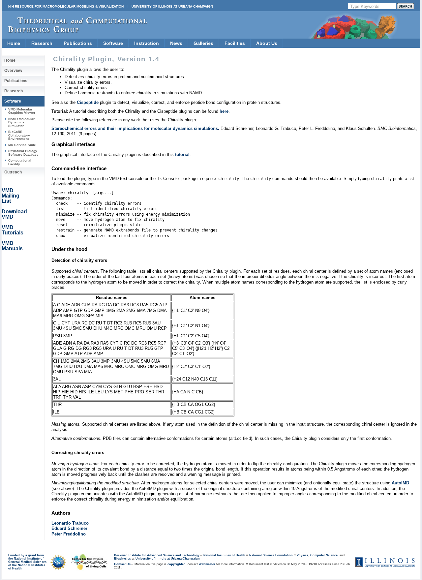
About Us (266, 43)
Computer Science (324, 555)
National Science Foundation (271, 555)
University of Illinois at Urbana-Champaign (172, 6)
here (224, 111)
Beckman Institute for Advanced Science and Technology (156, 555)
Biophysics (122, 558)
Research (41, 43)
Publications (78, 43)
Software (113, 43)
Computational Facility (19, 162)
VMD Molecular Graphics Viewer (21, 110)
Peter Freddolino (68, 534)
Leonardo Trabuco (70, 523)
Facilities (235, 43)
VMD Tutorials (12, 230)
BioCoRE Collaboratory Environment (19, 135)
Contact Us (122, 564)
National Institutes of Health (224, 555)
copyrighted (176, 564)
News (176, 43)
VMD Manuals (12, 245)
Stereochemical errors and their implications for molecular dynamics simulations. (135, 128)
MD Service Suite (22, 145)
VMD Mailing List (10, 196)
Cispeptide (88, 102)
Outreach (13, 172)
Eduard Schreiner (69, 528)
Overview (13, 70)
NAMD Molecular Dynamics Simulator (21, 122)
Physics (302, 555)
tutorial (182, 154)
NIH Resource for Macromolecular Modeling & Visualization (66, 6)
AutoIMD (400, 482)
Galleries (203, 43)
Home (13, 43)
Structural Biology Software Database (23, 152)
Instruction (146, 43)
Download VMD (14, 214)
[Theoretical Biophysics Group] (74, 31)
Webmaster (207, 564)
